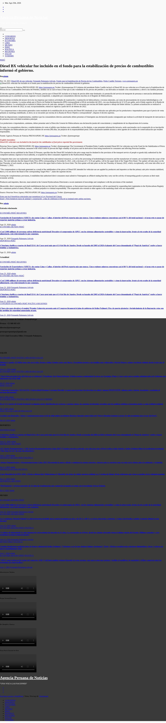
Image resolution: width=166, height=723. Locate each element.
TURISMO (9, 56)
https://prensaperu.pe (47, 87)
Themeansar (43, 696)
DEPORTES (10, 38)
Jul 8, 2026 (4, 397)
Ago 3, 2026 (5, 567)
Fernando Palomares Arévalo (44, 81)
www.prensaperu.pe (130, 81)
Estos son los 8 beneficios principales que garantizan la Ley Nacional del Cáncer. (31, 197)
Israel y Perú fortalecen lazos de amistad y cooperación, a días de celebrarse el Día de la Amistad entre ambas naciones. (45, 199)
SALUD (8, 54)
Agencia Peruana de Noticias (24, 17)
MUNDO (8, 45)
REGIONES (10, 51)
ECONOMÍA (10, 41)
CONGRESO (10, 36)
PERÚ (7, 47)
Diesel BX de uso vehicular (21, 81)
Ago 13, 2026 (5, 369)
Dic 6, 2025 (4, 490)
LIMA (7, 43)
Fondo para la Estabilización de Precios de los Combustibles (79, 81)
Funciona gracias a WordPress (12, 696)
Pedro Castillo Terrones (112, 81)
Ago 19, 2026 (5, 526)
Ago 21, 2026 (5, 301)
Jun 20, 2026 (5, 420)
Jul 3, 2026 (4, 409)
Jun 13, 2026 (5, 467)
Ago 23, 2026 (5, 274)
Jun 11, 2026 (5, 479)
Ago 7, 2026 (5, 455)
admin (5, 76)
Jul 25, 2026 (4, 383)
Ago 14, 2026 (5, 539)
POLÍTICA (9, 49)
